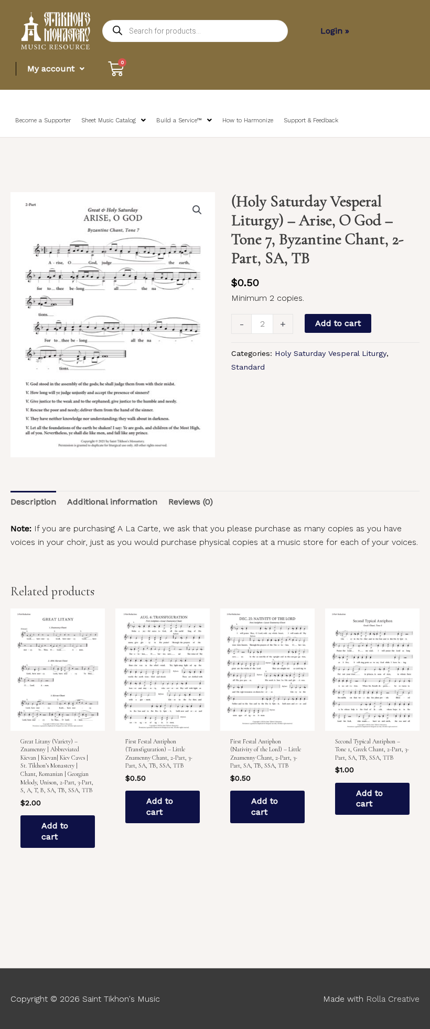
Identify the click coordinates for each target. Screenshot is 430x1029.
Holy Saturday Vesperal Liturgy (330, 353)
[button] (197, 210)
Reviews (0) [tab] (190, 502)
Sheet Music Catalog (108, 120)
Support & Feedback (311, 120)
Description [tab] (33, 502)
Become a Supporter (43, 120)
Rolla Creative (393, 999)
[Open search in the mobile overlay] (195, 31)
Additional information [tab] (112, 502)
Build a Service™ (179, 120)
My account (50, 69)
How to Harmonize (247, 120)
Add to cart (338, 323)
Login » (334, 31)
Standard (248, 367)
